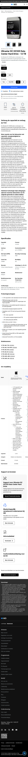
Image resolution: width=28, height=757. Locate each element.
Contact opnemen (5, 705)
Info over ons (4, 681)
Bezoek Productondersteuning (12, 496)
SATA (10, 75)
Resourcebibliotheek (6, 714)
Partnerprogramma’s (6, 669)
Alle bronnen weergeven (10, 575)
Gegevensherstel (5, 661)
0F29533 (15, 347)
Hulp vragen (4, 712)
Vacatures (3, 697)
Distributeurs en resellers (7, 648)
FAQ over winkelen (5, 651)
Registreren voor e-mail (6, 635)
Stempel (13, 745)
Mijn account (4, 632)
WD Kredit (3, 663)
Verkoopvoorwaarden (5, 745)
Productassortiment (6, 640)
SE (23, 82)
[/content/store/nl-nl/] (14, 4)
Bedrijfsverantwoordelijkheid (8, 689)
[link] (4, 91)
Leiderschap (4, 686)
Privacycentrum (5, 692)
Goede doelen (4, 671)
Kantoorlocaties (5, 702)
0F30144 (12, 354)
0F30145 (12, 356)
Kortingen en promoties (6, 638)
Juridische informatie (10, 742)
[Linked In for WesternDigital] (5, 730)
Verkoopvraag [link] (14, 87)
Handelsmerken (19, 742)
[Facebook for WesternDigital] (13, 730)
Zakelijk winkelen (5, 658)
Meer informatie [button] (20, 96)
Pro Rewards (4, 666)
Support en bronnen (6, 7)
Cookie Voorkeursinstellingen (7, 749)
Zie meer (4, 62)
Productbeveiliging (5, 717)
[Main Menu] (2, 4)
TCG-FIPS (11, 82)
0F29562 (11, 352)
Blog (2, 694)
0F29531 (12, 345)
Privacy (2, 742)
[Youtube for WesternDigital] (16, 730)
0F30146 (12, 358)
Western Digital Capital (6, 674)
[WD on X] (9, 730)
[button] (8, 44)
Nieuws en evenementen (7, 684)
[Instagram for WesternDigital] (2, 730)
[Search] (26, 4)
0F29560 (11, 349)
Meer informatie (23, 1)
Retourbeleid (4, 646)
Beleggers (3, 700)
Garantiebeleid (4, 643)
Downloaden (8, 540)
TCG (4, 82)
